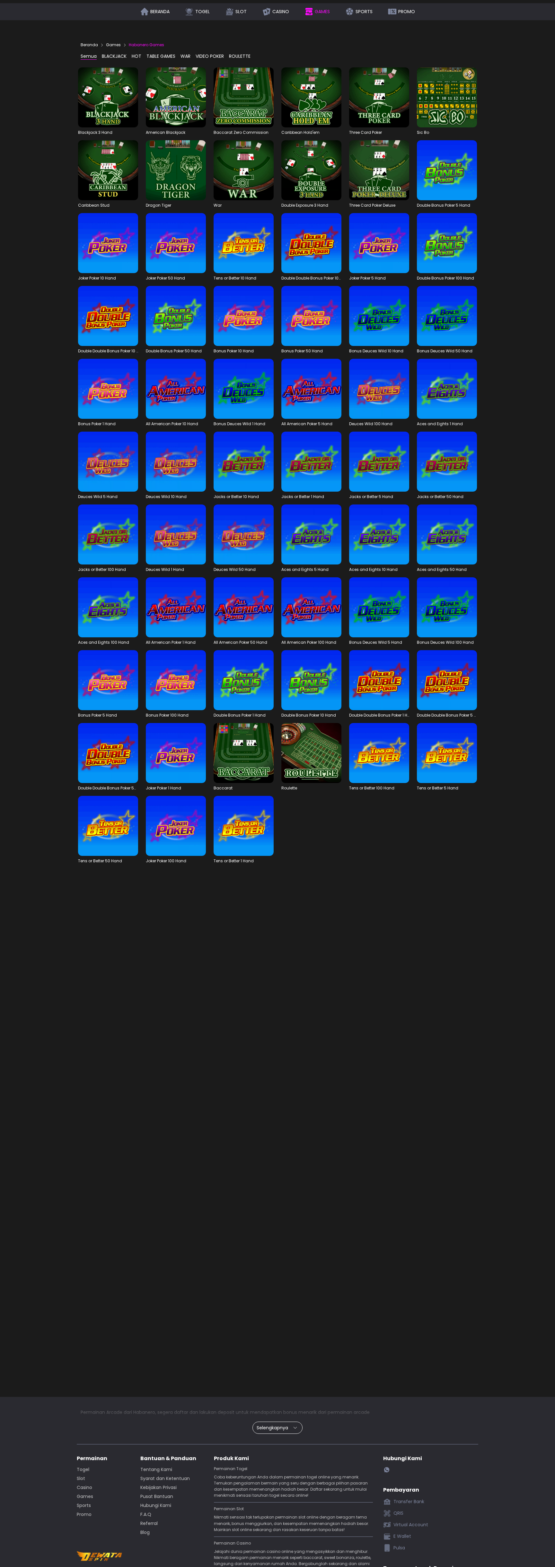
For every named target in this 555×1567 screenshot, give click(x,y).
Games (113, 44)
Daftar (453, 10)
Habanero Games (146, 44)
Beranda (89, 44)
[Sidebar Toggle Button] (469, 10)
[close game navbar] (133, 10)
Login (432, 10)
